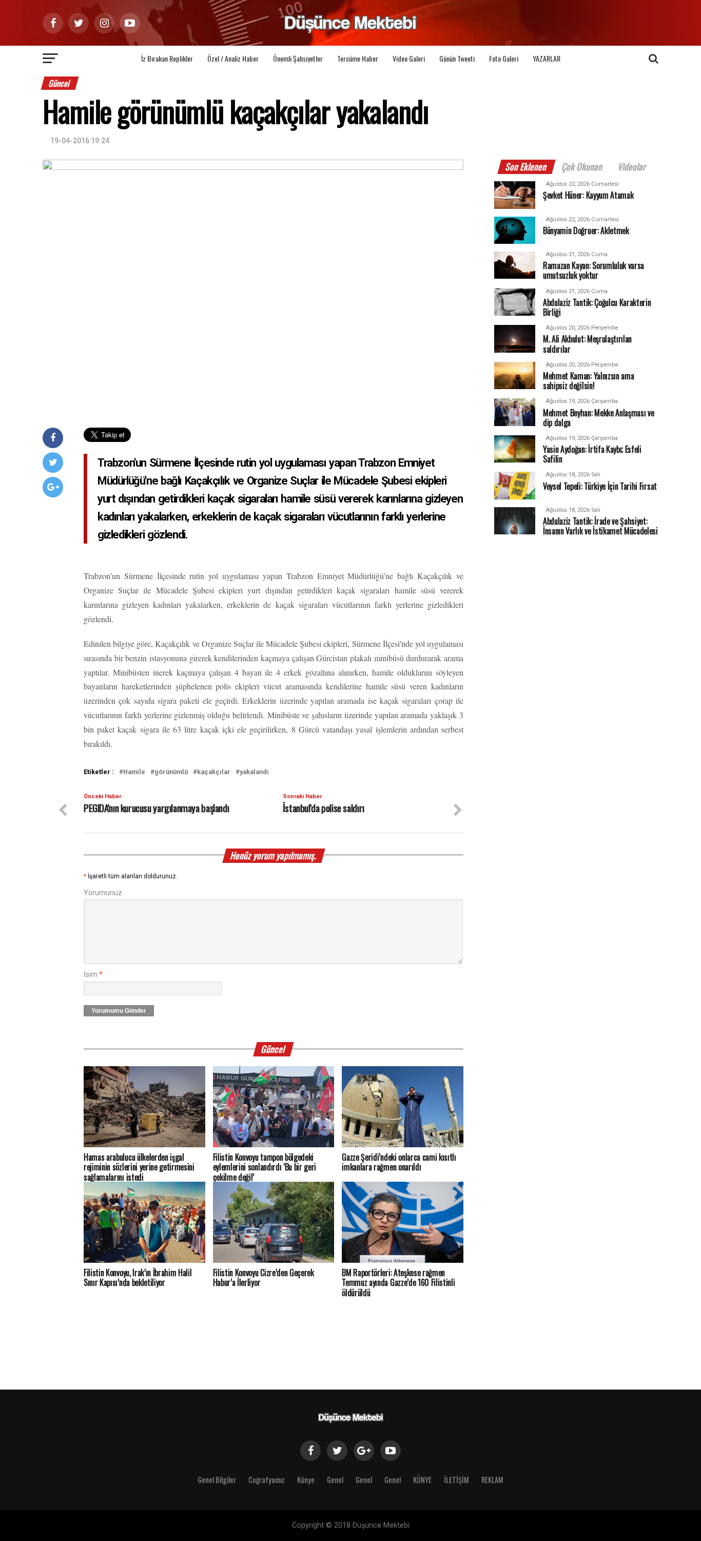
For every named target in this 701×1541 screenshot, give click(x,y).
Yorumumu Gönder (118, 1010)
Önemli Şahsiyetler (298, 58)
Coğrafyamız (266, 1479)
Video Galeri (409, 58)
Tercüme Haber (357, 58)
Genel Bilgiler (217, 1479)
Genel (335, 1479)
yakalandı (254, 772)
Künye (306, 1479)
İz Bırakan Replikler (167, 58)
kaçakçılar (213, 772)
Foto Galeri (503, 58)
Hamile (134, 772)
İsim (93, 974)
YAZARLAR (546, 58)
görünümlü (171, 772)
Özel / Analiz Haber (233, 58)
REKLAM (492, 1479)
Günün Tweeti (457, 58)
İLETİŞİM (456, 1479)
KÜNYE (422, 1479)
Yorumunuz (103, 893)
